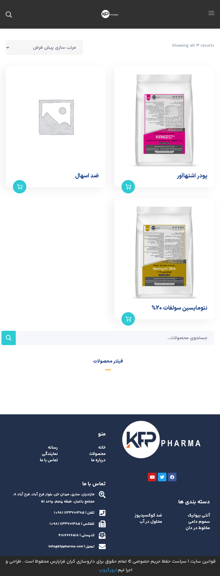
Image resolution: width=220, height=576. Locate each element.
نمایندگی (50, 454)
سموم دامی (199, 521)
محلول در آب (151, 521)
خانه (102, 447)
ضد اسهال (87, 176)
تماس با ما (49, 460)
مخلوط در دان (198, 528)
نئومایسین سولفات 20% (179, 308)
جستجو (8, 338)
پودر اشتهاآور (192, 176)
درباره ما (98, 460)
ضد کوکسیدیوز (148, 515)
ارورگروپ (108, 570)
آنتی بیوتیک (199, 515)
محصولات (97, 454)
